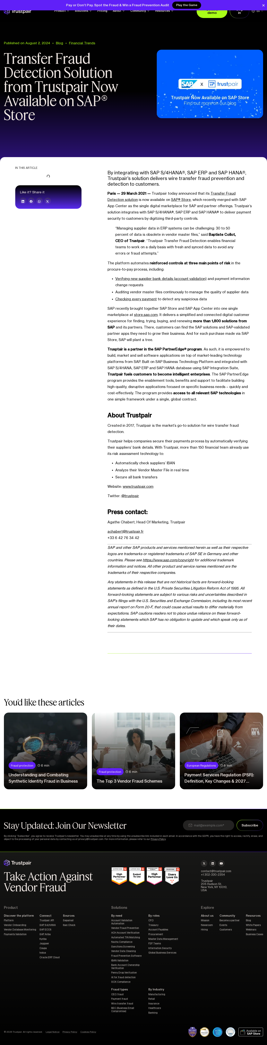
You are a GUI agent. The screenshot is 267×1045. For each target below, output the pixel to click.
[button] (23, 201)
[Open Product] (68, 11)
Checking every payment (136, 299)
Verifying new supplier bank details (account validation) (161, 279)
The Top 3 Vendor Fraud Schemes (129, 781)
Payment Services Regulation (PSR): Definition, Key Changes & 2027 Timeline (219, 781)
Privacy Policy (158, 839)
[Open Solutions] (90, 11)
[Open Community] (148, 11)
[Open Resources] (172, 11)
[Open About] (123, 11)
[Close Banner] (263, 5)
